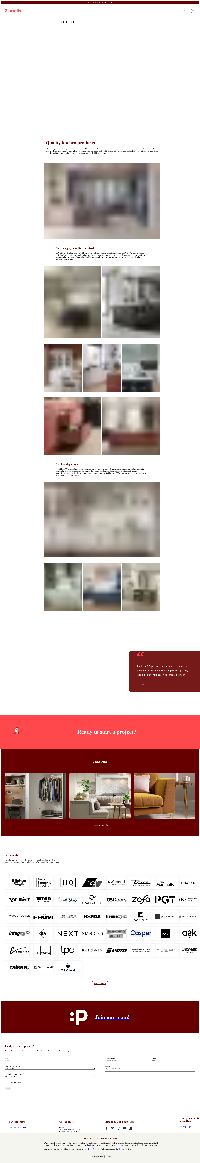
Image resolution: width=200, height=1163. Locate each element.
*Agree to (17, 1082)
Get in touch (184, 11)
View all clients (100, 984)
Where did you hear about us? (14, 1074)
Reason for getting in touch (13, 1066)
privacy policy (20, 1082)
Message (107, 1066)
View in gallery (98, 826)
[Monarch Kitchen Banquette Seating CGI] (100, 796)
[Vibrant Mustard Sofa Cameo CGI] (164, 796)
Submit (8, 1088)
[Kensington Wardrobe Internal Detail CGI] (35, 796)
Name (6, 1058)
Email (154, 1058)
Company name (110, 1058)
